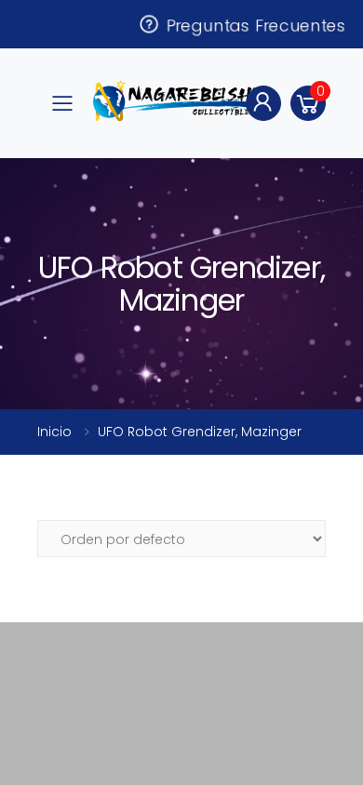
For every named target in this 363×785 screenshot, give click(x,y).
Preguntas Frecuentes (251, 24)
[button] (308, 103)
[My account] (263, 103)
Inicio (54, 431)
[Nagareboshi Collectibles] (180, 101)
